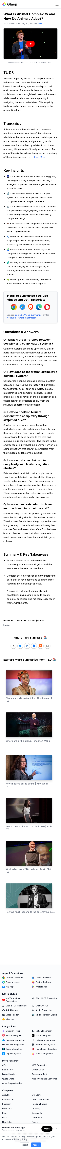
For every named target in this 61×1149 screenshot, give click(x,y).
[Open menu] (57, 4)
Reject (25, 1145)
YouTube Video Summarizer (28, 315)
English (6, 625)
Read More (39, 157)
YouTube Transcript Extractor (21, 318)
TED (40, 23)
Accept (36, 1145)
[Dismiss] (56, 1128)
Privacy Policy (20, 1139)
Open (47, 1128)
